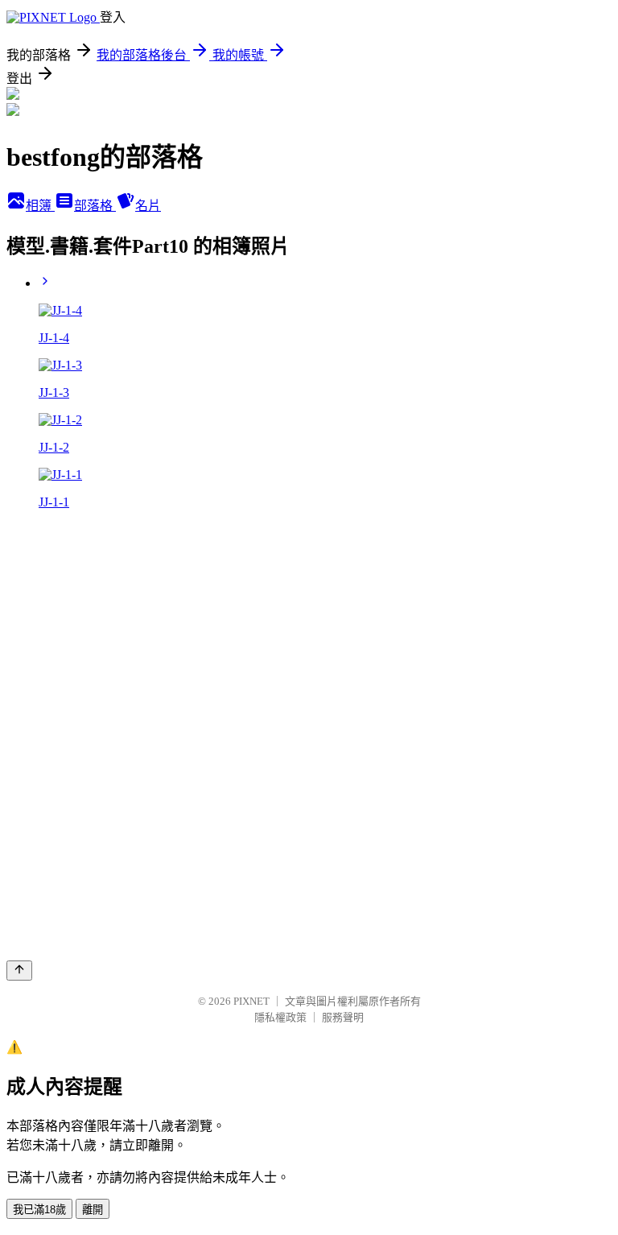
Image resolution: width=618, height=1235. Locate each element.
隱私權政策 (280, 1017)
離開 (92, 1210)
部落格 (95, 206)
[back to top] (19, 970)
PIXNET (251, 1001)
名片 (148, 206)
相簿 (40, 206)
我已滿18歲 (39, 1210)
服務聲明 (343, 1017)
